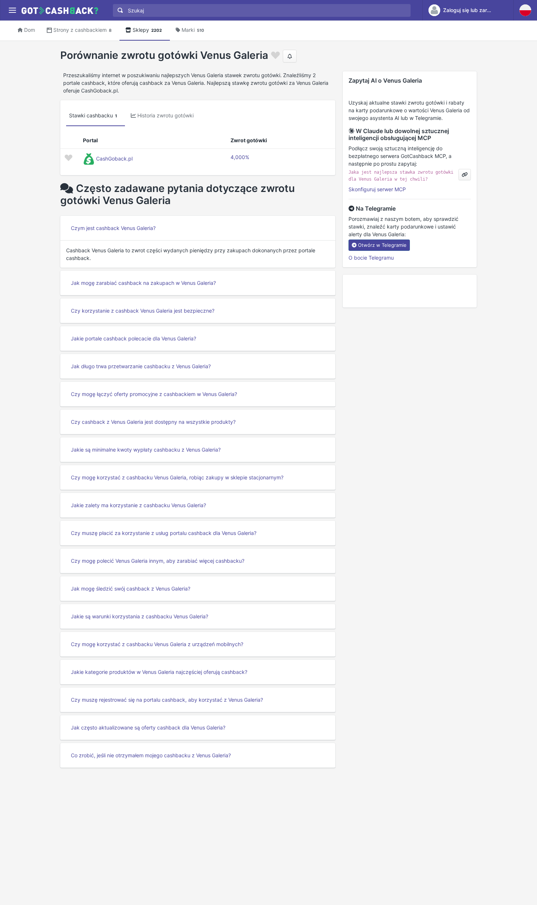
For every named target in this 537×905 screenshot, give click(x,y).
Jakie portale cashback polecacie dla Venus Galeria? (133, 338)
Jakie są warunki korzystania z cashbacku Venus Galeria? (139, 616)
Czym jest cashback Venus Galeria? (113, 228)
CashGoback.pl (114, 158)
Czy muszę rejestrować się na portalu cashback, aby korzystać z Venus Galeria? (167, 700)
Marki (193, 30)
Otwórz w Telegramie (382, 245)
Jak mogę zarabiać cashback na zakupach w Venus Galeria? (143, 283)
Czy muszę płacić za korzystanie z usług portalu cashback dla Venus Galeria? (163, 533)
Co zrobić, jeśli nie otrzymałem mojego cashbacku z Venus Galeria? (151, 755)
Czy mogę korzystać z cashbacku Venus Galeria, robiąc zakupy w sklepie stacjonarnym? (177, 477)
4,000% (240, 157)
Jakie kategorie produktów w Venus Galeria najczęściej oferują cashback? (159, 672)
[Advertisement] (410, 291)
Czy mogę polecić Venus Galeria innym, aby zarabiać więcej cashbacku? (157, 561)
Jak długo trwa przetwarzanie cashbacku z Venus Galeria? (141, 366)
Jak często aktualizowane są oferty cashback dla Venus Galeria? (148, 727)
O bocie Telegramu (371, 257)
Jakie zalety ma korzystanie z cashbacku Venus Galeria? (138, 505)
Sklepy (147, 30)
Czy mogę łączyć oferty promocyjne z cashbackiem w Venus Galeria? (154, 394)
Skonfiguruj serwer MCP (377, 189)
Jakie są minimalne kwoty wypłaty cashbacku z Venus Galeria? (146, 449)
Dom (29, 30)
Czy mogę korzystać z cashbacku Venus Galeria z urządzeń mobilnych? (157, 644)
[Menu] (12, 10)
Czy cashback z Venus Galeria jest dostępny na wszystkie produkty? (153, 422)
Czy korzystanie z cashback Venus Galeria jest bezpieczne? (142, 311)
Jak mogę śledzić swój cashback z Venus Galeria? (130, 588)
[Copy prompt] (464, 174)
